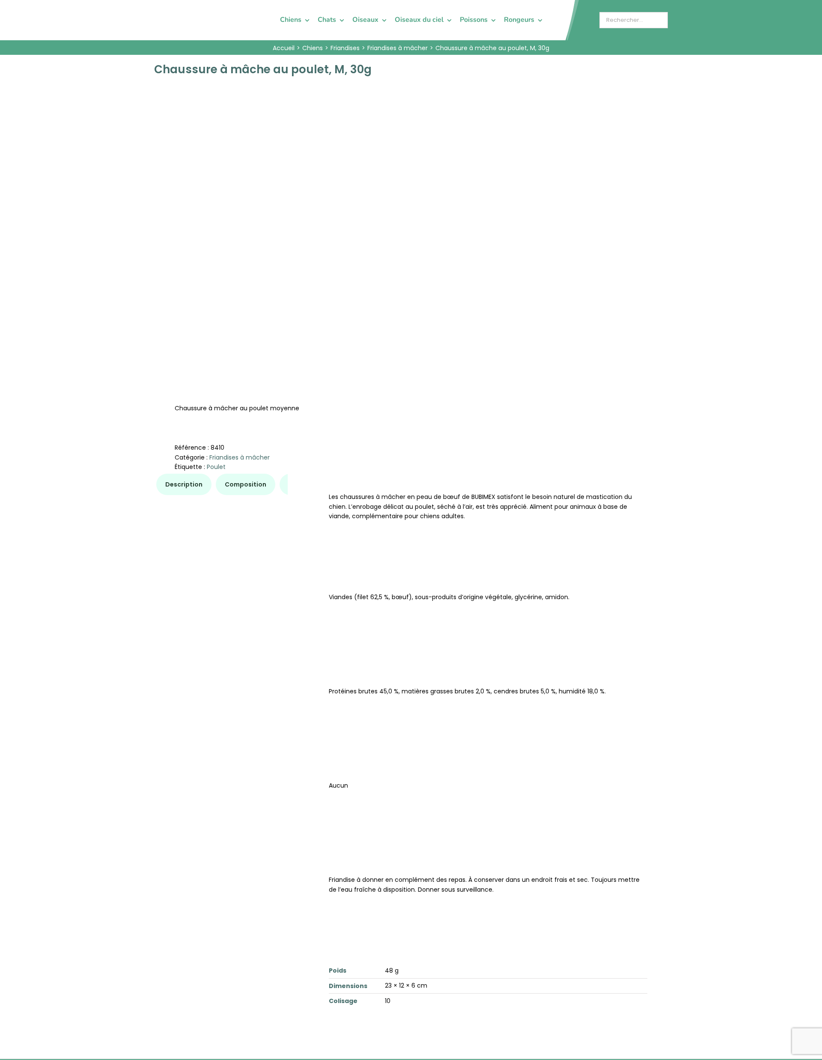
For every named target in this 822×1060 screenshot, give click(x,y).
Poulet (216, 467)
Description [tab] (184, 484)
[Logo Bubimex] (178, 9)
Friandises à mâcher (239, 457)
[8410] (277, 209)
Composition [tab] (245, 484)
